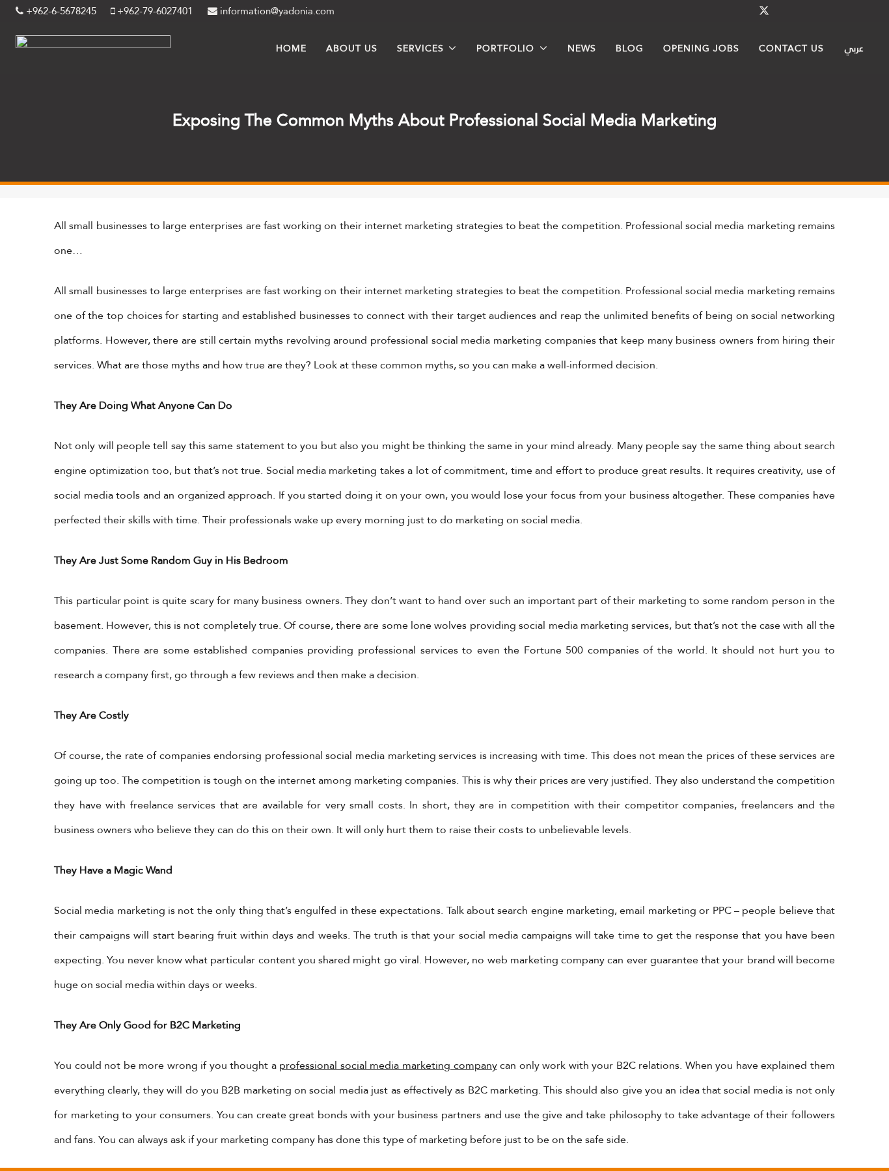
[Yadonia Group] (93, 44)
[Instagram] (826, 11)
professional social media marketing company (388, 1065)
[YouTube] (857, 11)
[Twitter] (764, 11)
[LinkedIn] (795, 11)
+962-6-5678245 (59, 11)
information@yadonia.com (276, 11)
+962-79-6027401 (154, 11)
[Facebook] (732, 11)
